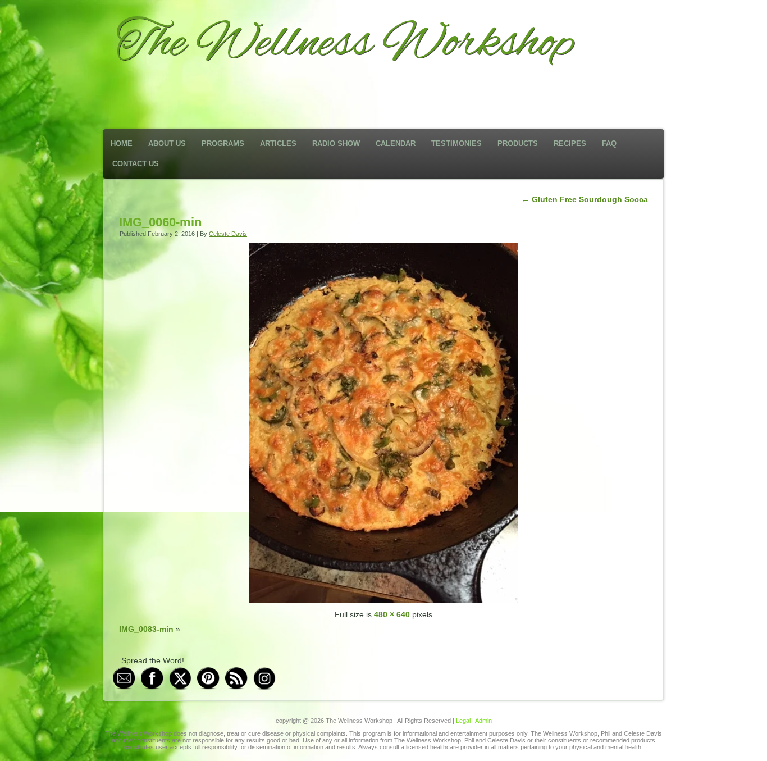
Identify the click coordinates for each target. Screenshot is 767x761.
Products (517, 143)
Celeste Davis (228, 233)
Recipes (570, 143)
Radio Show (336, 143)
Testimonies (456, 143)
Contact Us (135, 164)
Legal (463, 720)
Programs (223, 143)
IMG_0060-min (160, 222)
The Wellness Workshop (345, 44)
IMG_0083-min (146, 629)
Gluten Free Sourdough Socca (585, 199)
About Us (167, 143)
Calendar (396, 143)
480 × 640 (392, 614)
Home (122, 143)
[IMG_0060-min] (383, 599)
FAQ (609, 143)
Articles (278, 143)
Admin (483, 720)
